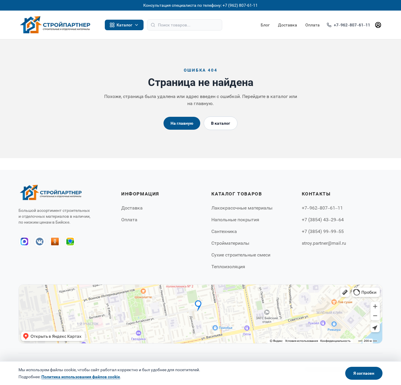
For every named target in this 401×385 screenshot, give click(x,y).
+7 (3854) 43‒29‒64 (323, 219)
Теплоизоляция (228, 266)
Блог (265, 25)
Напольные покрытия (235, 219)
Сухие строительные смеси (240, 255)
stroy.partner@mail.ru (324, 243)
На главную (182, 123)
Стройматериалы (230, 243)
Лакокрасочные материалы (241, 208)
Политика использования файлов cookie (80, 376)
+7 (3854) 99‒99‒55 (323, 231)
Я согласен (363, 373)
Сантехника (224, 231)
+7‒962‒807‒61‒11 (352, 25)
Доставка (287, 25)
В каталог (220, 123)
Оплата (312, 25)
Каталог (124, 25)
